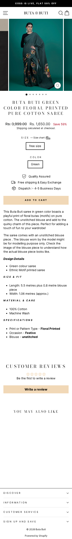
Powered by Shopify (36, 535)
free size (35, 146)
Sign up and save (20, 521)
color (36, 157)
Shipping (22, 128)
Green (35, 164)
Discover (12, 493)
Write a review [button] (36, 389)
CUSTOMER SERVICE (21, 512)
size (33, 137)
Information (15, 502)
